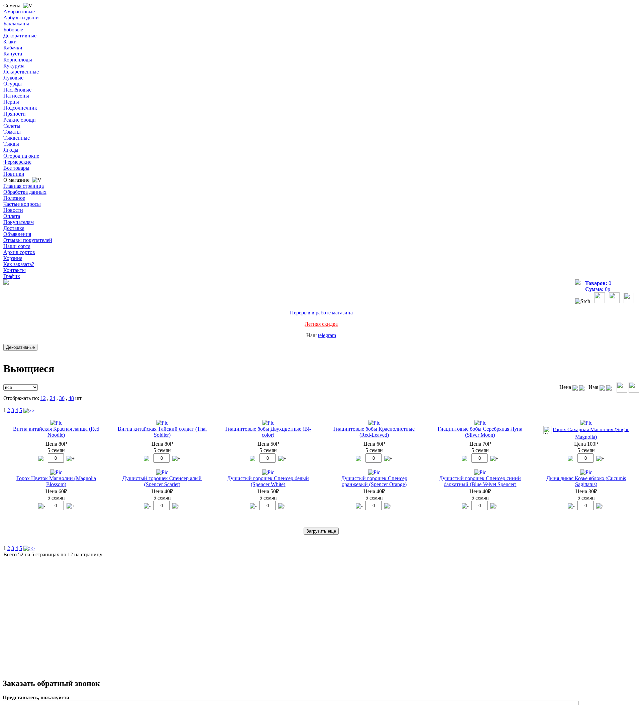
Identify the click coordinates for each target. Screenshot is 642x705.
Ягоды (10, 150)
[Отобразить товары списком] (622, 387)
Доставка (13, 228)
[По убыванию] (581, 387)
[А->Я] (602, 387)
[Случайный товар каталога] (629, 301)
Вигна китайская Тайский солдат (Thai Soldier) (162, 432)
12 (43, 398)
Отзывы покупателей (27, 240)
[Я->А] (609, 387)
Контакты (14, 270)
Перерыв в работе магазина (321, 312)
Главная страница (23, 186)
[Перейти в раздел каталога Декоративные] (21, 347)
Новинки (13, 174)
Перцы (11, 102)
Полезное (14, 198)
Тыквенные (16, 138)
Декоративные (19, 35)
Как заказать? (18, 264)
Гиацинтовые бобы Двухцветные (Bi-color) (268, 432)
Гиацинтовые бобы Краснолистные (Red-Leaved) (374, 432)
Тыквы (11, 144)
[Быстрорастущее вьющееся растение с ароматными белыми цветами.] (268, 472)
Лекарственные (21, 72)
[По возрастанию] (575, 387)
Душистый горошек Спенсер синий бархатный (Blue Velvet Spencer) (480, 481)
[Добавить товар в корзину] (71, 458)
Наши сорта (16, 246)
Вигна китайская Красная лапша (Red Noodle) (56, 432)
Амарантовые (19, 11)
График (11, 276)
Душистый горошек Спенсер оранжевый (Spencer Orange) (374, 481)
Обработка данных (24, 192)
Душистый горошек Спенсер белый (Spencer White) (268, 481)
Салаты (11, 126)
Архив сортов (19, 252)
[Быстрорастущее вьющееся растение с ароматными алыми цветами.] (162, 472)
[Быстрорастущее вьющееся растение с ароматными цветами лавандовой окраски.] (480, 472)
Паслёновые (17, 90)
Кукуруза (13, 65)
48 (71, 398)
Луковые (13, 78)
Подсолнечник (20, 108)
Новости (13, 210)
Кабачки (12, 47)
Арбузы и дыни (21, 17)
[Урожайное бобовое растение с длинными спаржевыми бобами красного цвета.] (56, 423)
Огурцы (12, 84)
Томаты (12, 132)
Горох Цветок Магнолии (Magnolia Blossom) (56, 481)
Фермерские (17, 162)
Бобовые (13, 29)
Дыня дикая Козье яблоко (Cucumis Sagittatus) (586, 481)
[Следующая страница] (29, 410)
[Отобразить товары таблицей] (634, 387)
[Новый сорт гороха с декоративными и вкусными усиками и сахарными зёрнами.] (56, 472)
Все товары (16, 168)
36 (62, 398)
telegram (327, 335)
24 (52, 398)
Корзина (12, 258)
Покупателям (18, 222)
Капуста (12, 53)
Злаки (10, 41)
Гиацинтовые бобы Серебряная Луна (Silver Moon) (480, 432)
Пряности (14, 114)
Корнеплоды (17, 59)
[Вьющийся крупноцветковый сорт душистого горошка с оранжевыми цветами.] (374, 472)
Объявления (17, 234)
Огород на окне (21, 156)
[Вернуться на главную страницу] (6, 283)
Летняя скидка (321, 324)
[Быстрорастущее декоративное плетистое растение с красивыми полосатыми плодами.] (586, 472)
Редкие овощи (19, 120)
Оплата (11, 216)
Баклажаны (16, 23)
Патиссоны (16, 96)
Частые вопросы (22, 204)
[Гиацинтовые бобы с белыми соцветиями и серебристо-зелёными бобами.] (480, 423)
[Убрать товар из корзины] (41, 458)
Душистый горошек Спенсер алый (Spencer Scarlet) (162, 481)
